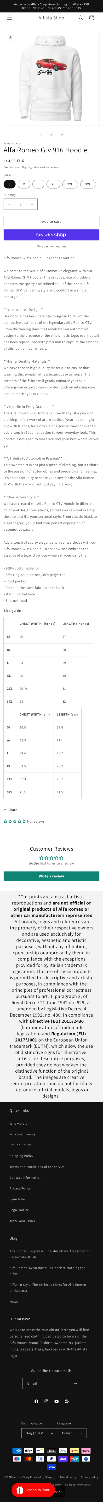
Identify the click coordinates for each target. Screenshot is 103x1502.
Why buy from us (22, 1134)
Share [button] (12, 810)
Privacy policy (90, 1477)
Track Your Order (22, 1221)
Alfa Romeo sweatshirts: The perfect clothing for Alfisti (47, 1271)
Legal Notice (19, 1210)
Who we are (19, 1123)
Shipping (27, 167)
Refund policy (67, 1477)
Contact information (78, 1484)
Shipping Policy (21, 1156)
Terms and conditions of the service (37, 1167)
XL (53, 184)
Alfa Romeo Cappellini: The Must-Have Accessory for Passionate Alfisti (50, 1254)
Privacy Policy (20, 1188)
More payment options (51, 246)
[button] (9, 17)
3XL (88, 184)
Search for (17, 1199)
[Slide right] (62, 134)
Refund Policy (20, 1145)
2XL (70, 184)
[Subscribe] (75, 1383)
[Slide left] (41, 134)
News (14, 1301)
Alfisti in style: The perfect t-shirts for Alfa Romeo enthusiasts (48, 1287)
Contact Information (25, 1177)
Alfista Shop (21, 1477)
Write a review (51, 876)
